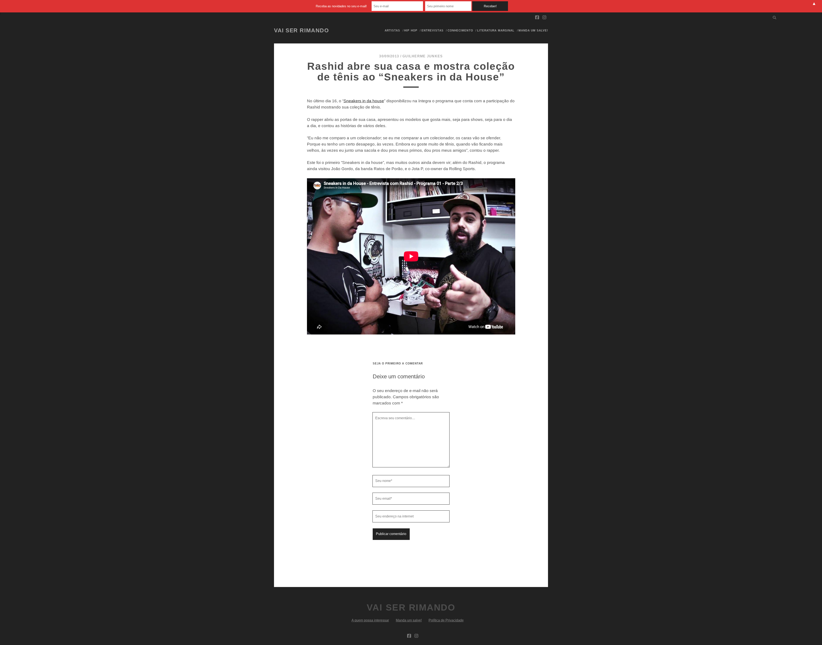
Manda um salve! (533, 30)
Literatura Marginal (495, 30)
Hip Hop (410, 30)
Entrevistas (432, 30)
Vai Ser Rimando (301, 30)
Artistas (392, 30)
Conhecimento (460, 30)
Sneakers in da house (364, 101)
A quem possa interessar (370, 620)
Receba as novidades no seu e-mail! (341, 6)
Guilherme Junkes (422, 56)
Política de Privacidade (446, 620)
